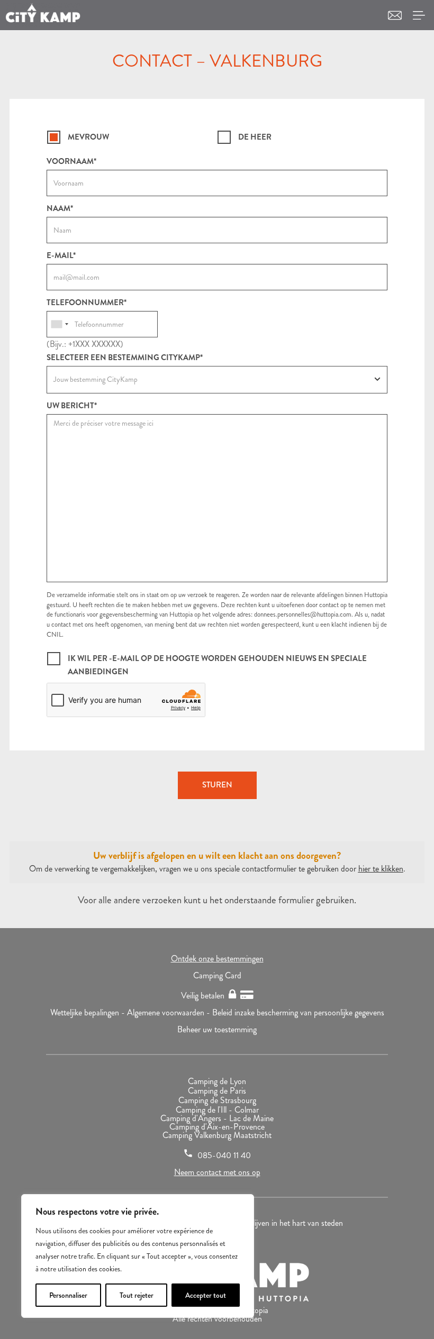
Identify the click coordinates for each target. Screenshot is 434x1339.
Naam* (60, 209)
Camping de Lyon (217, 1081)
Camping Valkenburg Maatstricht (217, 1135)
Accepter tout (205, 1295)
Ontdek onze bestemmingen (217, 958)
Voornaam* (71, 162)
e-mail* (61, 256)
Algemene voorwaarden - (169, 1012)
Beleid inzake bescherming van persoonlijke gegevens (298, 1012)
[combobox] (59, 324)
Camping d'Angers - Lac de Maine (217, 1118)
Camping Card (217, 975)
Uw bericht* (72, 406)
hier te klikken (380, 869)
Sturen (217, 785)
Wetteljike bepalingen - (88, 1012)
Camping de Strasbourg (217, 1100)
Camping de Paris (217, 1091)
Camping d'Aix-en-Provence (217, 1127)
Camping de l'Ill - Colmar (217, 1110)
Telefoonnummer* (86, 303)
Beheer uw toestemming (217, 1029)
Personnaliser (68, 1295)
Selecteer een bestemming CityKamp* (125, 358)
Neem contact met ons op (217, 1172)
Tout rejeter (136, 1295)
